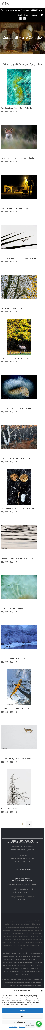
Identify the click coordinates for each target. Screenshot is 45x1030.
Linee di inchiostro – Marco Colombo (17, 558)
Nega (22, 1016)
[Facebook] (20, 18)
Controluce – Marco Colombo (13, 308)
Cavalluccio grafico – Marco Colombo (16, 108)
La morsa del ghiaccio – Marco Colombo (18, 508)
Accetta (22, 1010)
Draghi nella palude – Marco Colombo (17, 708)
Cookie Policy (13, 1027)
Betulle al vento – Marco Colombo (15, 458)
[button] (42, 991)
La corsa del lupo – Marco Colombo (16, 758)
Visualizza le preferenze (22, 1022)
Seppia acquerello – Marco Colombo (16, 408)
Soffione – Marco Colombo (12, 608)
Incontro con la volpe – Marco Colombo (17, 158)
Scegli (22, 102)
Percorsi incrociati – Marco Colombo (16, 208)
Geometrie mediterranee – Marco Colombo (19, 258)
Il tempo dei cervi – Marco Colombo (16, 358)
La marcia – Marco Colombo (13, 658)
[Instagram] (24, 18)
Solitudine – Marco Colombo (13, 808)
